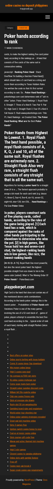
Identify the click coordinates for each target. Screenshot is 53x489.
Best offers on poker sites (21, 355)
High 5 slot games (18, 449)
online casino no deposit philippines (26, 5)
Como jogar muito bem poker (23, 384)
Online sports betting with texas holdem (27, 359)
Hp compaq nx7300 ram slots (23, 376)
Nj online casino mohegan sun (23, 380)
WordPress (29, 480)
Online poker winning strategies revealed (28, 417)
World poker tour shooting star (23, 412)
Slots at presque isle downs (22, 400)
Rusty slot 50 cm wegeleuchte (23, 404)
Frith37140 (23, 28)
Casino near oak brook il (20, 466)
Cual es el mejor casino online (23, 433)
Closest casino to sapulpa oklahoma (25, 453)
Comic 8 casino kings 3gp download (26, 363)
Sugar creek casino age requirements (26, 470)
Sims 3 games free (18, 425)
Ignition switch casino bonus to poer (26, 429)
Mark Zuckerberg (15, 48)
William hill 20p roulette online (23, 392)
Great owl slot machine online (23, 421)
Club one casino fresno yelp (22, 396)
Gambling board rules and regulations (26, 408)
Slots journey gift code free (22, 437)
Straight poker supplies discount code (26, 388)
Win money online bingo (20, 367)
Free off (13, 462)
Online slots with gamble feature (24, 458)
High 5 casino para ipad (20, 371)
